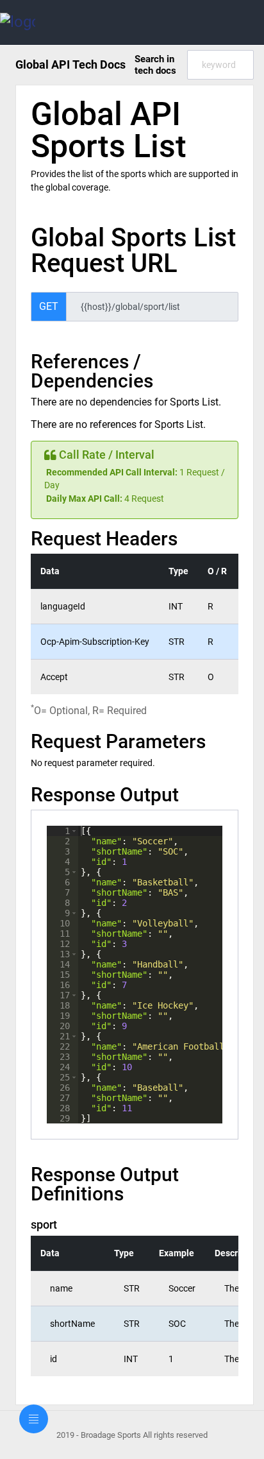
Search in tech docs (155, 64)
